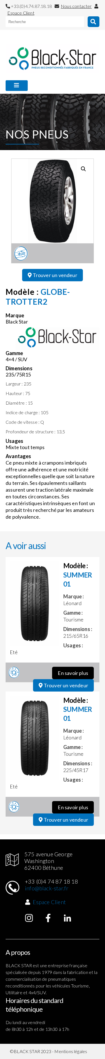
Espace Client (20, 12)
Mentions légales (70, 1051)
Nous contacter (76, 6)
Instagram (29, 918)
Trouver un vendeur (54, 275)
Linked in (67, 918)
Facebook (48, 918)
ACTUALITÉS (21, 99)
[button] (83, 169)
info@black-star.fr (46, 888)
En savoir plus (73, 673)
